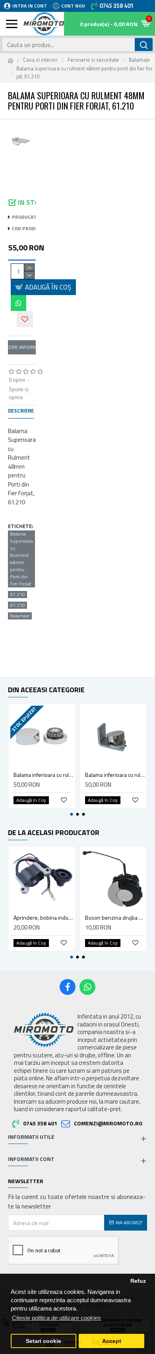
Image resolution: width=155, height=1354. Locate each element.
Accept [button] (111, 1341)
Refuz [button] (138, 1281)
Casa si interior (40, 60)
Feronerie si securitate (93, 60)
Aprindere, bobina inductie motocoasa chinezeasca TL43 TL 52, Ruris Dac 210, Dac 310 (43, 917)
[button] (71, 814)
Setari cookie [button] (43, 1341)
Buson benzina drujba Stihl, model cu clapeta (115, 917)
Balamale (139, 60)
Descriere (21, 411)
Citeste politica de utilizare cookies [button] (56, 1317)
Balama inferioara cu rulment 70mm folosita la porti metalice (43, 774)
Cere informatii (22, 347)
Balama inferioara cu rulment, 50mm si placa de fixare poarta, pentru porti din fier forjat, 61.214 (115, 774)
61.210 (17, 594)
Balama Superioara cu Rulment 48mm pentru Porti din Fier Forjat (21, 558)
